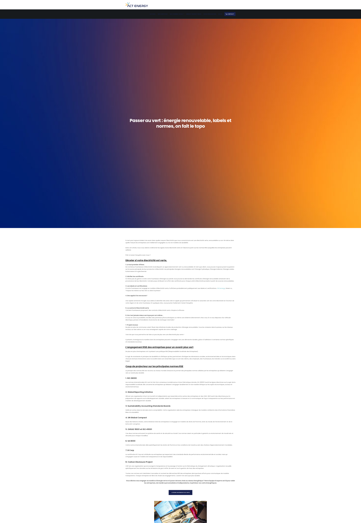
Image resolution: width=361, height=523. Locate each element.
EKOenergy (221, 288)
